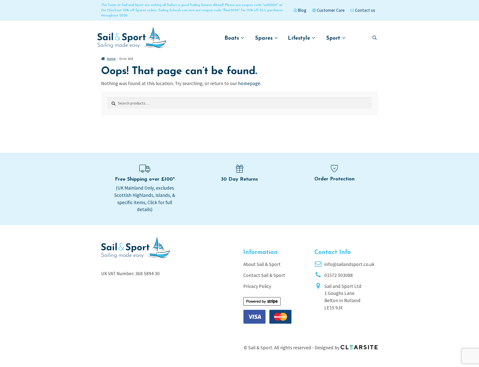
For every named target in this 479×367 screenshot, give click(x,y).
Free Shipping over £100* (145, 179)
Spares (264, 38)
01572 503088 (338, 275)
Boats (233, 38)
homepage (249, 83)
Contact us (364, 10)
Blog (301, 10)
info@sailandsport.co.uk (349, 264)
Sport (334, 38)
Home (111, 58)
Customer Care (330, 10)
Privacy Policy (257, 286)
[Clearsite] (359, 345)
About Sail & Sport (262, 264)
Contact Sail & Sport (264, 275)
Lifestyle (300, 38)
